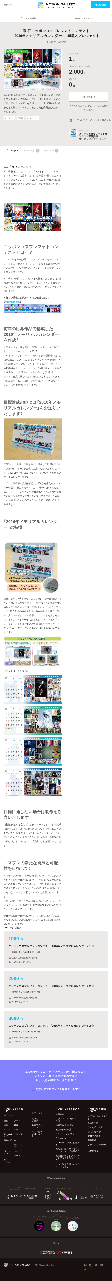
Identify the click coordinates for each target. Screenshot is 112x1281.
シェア (75, 120)
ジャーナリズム (8, 1161)
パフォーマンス (8, 1152)
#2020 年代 (93, 1122)
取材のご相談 (94, 1135)
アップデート (30, 150)
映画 (6, 1120)
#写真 (20, 117)
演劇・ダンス (9, 1141)
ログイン (8, 4)
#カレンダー (32, 117)
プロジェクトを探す (28, 18)
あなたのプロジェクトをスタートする (58, 1089)
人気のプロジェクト (37, 1119)
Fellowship (61, 1138)
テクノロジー (18, 1145)
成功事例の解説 (63, 1129)
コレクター (50, 150)
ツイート (86, 120)
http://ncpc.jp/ (12, 301)
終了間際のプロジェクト (37, 1133)
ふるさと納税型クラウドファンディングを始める (68, 1150)
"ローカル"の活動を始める (67, 1143)
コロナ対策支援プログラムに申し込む (68, 1165)
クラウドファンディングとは (68, 1119)
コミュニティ (8, 1134)
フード (17, 1155)
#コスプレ (9, 117)
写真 (64, 42)
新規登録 (102, 4)
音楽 (16, 1125)
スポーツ (18, 1151)
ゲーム (17, 1129)
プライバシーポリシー (97, 1145)
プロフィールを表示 (96, 138)
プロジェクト (11, 150)
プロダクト (18, 1134)
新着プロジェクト (37, 1126)
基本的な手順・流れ (65, 1125)
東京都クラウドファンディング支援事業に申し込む (68, 1157)
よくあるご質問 (95, 1127)
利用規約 (92, 1140)
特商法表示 (93, 1151)
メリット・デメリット (66, 1133)
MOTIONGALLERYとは (97, 1117)
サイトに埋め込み (100, 120)
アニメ (7, 1129)
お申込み (60, 1114)
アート (17, 1120)
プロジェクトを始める (83, 18)
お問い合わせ (94, 1131)
